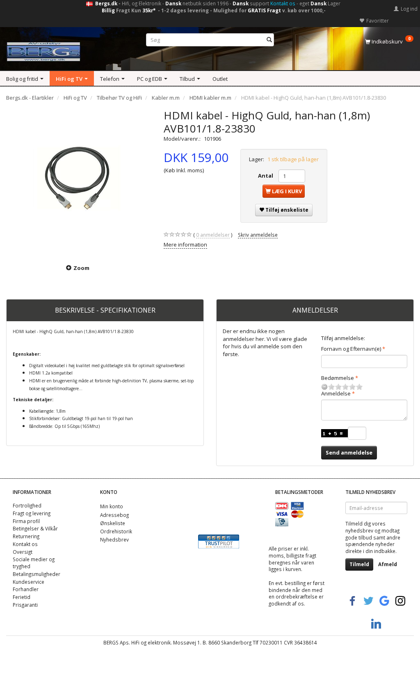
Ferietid (21, 597)
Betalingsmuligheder (36, 574)
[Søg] (269, 40)
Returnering (26, 536)
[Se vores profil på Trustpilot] (218, 540)
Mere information (185, 244)
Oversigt (22, 551)
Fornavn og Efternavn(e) (351, 348)
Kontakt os (282, 3)
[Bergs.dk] (43, 50)
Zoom (81, 268)
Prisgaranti (25, 604)
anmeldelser (213, 234)
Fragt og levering (31, 513)
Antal (266, 175)
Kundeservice (28, 581)
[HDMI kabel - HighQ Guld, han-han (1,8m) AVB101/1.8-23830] (78, 181)
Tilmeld (359, 564)
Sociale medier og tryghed (34, 562)
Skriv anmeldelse (258, 234)
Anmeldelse (336, 393)
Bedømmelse (337, 378)
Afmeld (387, 564)
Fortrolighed (27, 505)
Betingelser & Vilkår (35, 528)
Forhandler (26, 589)
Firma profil (26, 521)
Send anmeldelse (349, 452)
